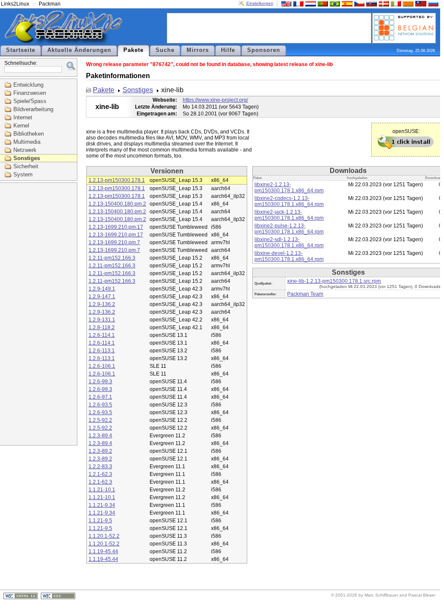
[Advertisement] (269, 27)
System (23, 174)
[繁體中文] (419, 3)
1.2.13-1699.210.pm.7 (114, 242)
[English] (285, 3)
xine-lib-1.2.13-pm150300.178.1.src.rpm (334, 281)
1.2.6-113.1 (102, 351)
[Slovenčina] (370, 3)
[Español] (346, 3)
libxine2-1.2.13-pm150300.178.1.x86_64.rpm (289, 188)
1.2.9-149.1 (102, 289)
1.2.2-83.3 (100, 467)
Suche (165, 50)
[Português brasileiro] (334, 3)
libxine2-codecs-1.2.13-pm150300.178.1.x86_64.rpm (289, 201)
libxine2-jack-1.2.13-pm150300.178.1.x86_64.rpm (289, 215)
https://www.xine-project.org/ (215, 100)
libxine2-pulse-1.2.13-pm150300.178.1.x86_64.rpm (289, 229)
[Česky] (358, 3)
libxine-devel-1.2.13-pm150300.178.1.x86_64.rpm (289, 256)
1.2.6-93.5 (100, 405)
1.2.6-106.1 (102, 366)
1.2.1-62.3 (100, 474)
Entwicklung (28, 85)
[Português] (322, 3)
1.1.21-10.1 (102, 490)
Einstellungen (259, 3)
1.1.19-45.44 (103, 551)
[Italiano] (395, 3)
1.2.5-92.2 (100, 420)
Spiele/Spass (29, 101)
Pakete (133, 50)
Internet (22, 117)
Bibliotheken (28, 133)
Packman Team (305, 294)
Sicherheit (25, 166)
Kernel (21, 125)
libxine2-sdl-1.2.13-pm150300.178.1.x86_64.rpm (289, 242)
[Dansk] (383, 3)
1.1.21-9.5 (100, 521)
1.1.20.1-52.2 (104, 536)
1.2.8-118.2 (102, 327)
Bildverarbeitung (33, 109)
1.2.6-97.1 (100, 397)
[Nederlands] (309, 3)
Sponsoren (263, 50)
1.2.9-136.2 (102, 304)
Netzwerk (25, 150)
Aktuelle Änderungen (79, 50)
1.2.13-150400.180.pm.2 (117, 204)
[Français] (297, 3)
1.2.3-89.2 (100, 451)
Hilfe (228, 50)
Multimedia (26, 142)
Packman (50, 4)
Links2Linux (15, 4)
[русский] (432, 3)
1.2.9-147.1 (102, 297)
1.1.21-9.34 (102, 505)
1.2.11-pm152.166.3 (112, 258)
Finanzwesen (29, 93)
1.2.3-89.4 (100, 436)
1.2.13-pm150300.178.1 (117, 180)
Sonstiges (26, 158)
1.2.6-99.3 (100, 382)
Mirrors (198, 50)
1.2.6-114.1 (102, 335)
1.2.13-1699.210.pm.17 (116, 227)
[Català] (407, 3)
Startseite (20, 50)
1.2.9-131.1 (102, 320)
